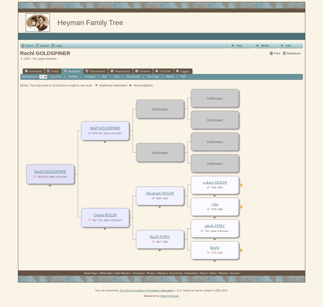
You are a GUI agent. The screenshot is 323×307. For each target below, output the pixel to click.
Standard (55, 76)
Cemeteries (190, 273)
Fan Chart (153, 76)
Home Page (90, 273)
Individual (35, 71)
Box (104, 76)
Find (239, 45)
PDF (183, 76)
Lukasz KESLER (215, 182)
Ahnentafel (133, 76)
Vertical (72, 76)
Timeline (145, 71)
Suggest (185, 71)
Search (44, 45)
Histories (161, 273)
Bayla (214, 247)
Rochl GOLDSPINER (50, 171)
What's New (106, 273)
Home (29, 45)
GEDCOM (165, 71)
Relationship (122, 71)
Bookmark (294, 53)
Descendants (97, 71)
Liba (214, 204)
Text (116, 76)
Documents (175, 273)
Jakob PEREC (215, 225)
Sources (234, 273)
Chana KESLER (105, 215)
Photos (150, 273)
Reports (223, 273)
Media (265, 45)
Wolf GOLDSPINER (105, 128)
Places (203, 273)
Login (59, 45)
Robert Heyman (169, 295)
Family (55, 71)
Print (277, 53)
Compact (89, 76)
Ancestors (74, 71)
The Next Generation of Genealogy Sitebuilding (146, 290)
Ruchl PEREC (160, 236)
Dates (213, 273)
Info (288, 45)
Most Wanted (122, 273)
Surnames (138, 273)
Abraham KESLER (160, 193)
